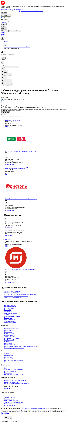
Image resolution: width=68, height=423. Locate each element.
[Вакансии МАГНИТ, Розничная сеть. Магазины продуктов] (35, 258)
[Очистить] (3, 58)
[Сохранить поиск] (2, 62)
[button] (3, 32)
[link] (4, 28)
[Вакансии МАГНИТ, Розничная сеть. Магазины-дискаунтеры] (35, 139)
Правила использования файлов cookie (31, 11)
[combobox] (9, 54)
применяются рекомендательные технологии (35, 408)
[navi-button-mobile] (2, 38)
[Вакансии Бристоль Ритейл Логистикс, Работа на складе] (35, 187)
